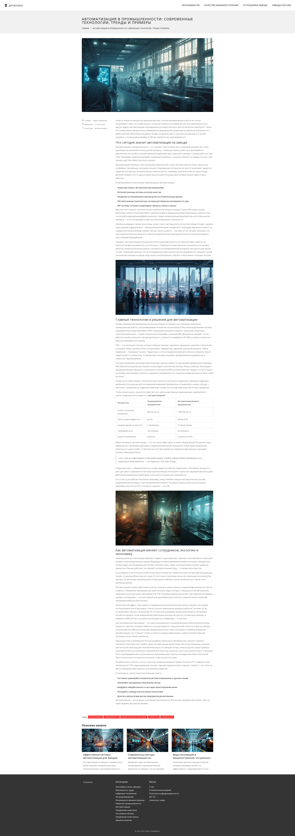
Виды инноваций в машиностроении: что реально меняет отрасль (191, 756)
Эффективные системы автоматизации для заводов (100, 756)
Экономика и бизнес (125, 813)
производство (167, 717)
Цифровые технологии (126, 793)
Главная (85, 28)
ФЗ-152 (152, 797)
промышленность (111, 717)
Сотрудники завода (255, 5)
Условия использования (160, 790)
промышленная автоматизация (134, 717)
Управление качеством (126, 810)
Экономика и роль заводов (128, 787)
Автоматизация (101, 128)
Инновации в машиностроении (130, 800)
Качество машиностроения (221, 5)
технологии (153, 717)
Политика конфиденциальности (164, 793)
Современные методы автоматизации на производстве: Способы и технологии (143, 756)
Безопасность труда (125, 790)
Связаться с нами (157, 800)
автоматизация (95, 717)
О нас (151, 787)
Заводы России (281, 5)
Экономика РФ (191, 5)
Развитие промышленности (128, 803)
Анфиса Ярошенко (100, 120)
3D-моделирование (124, 797)
